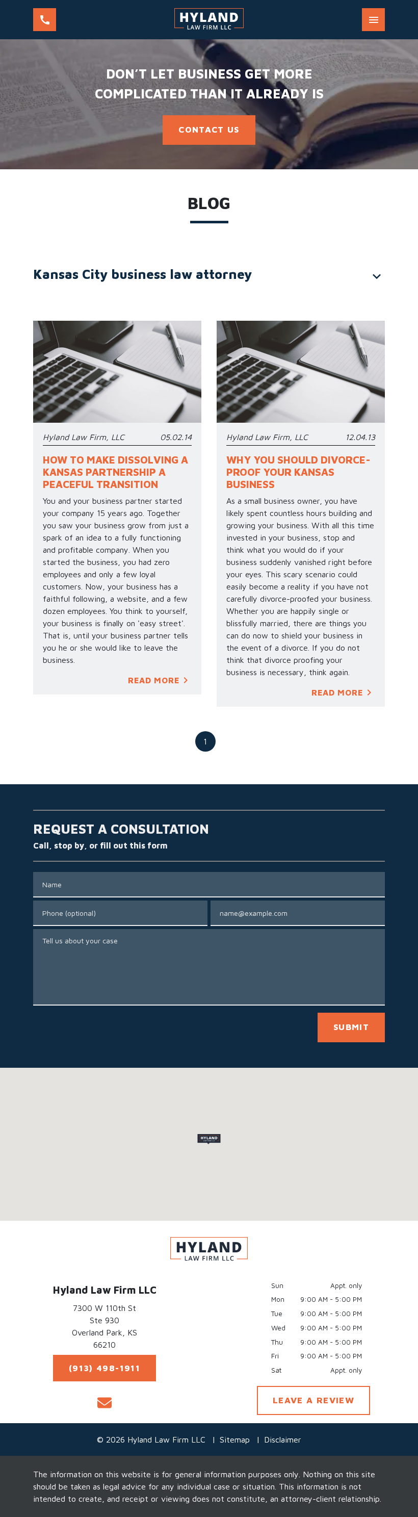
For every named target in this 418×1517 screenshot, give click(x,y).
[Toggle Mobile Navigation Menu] (373, 19)
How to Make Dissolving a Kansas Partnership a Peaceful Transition (115, 472)
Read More (153, 680)
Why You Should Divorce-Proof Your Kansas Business (298, 472)
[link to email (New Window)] (104, 1403)
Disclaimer (282, 1439)
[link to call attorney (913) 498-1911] (44, 19)
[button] (209, 1139)
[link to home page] (209, 19)
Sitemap (235, 1439)
